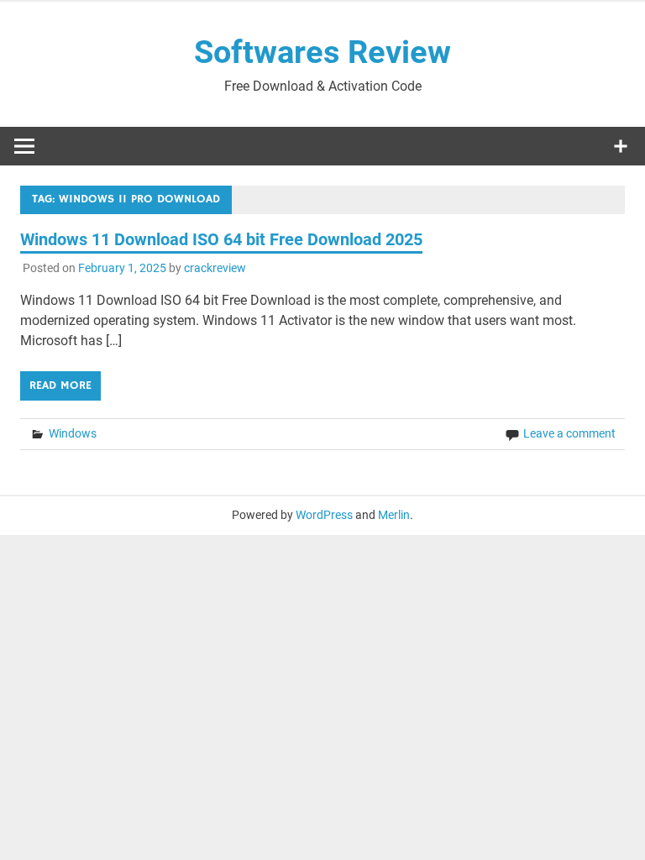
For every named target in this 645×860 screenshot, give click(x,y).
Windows (73, 433)
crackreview (215, 268)
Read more (60, 385)
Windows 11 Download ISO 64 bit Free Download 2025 (221, 239)
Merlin (394, 515)
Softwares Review (322, 52)
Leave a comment (569, 433)
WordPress (324, 515)
